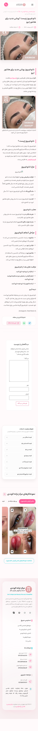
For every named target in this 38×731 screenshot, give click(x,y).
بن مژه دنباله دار (12, 501)
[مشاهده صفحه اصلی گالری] (4, 494)
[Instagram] (30, 613)
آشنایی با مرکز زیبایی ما (25, 629)
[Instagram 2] (25, 613)
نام (28, 385)
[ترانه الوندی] (21, 4)
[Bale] (14, 613)
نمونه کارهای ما (27, 637)
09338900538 (22, 662)
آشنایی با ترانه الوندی (25, 633)
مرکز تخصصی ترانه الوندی (28, 12)
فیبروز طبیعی (31, 159)
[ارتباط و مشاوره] (6, 4)
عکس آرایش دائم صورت (27, 501)
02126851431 (23, 682)
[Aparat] (19, 613)
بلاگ (19, 12)
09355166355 (22, 656)
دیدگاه (26, 359)
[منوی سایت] (32, 4)
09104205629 (22, 668)
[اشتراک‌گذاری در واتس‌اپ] (24, 323)
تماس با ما (28, 641)
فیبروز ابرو (13, 78)
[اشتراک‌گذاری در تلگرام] (29, 323)
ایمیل (27, 394)
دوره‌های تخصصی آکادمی (24, 626)
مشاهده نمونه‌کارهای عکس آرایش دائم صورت (19, 561)
